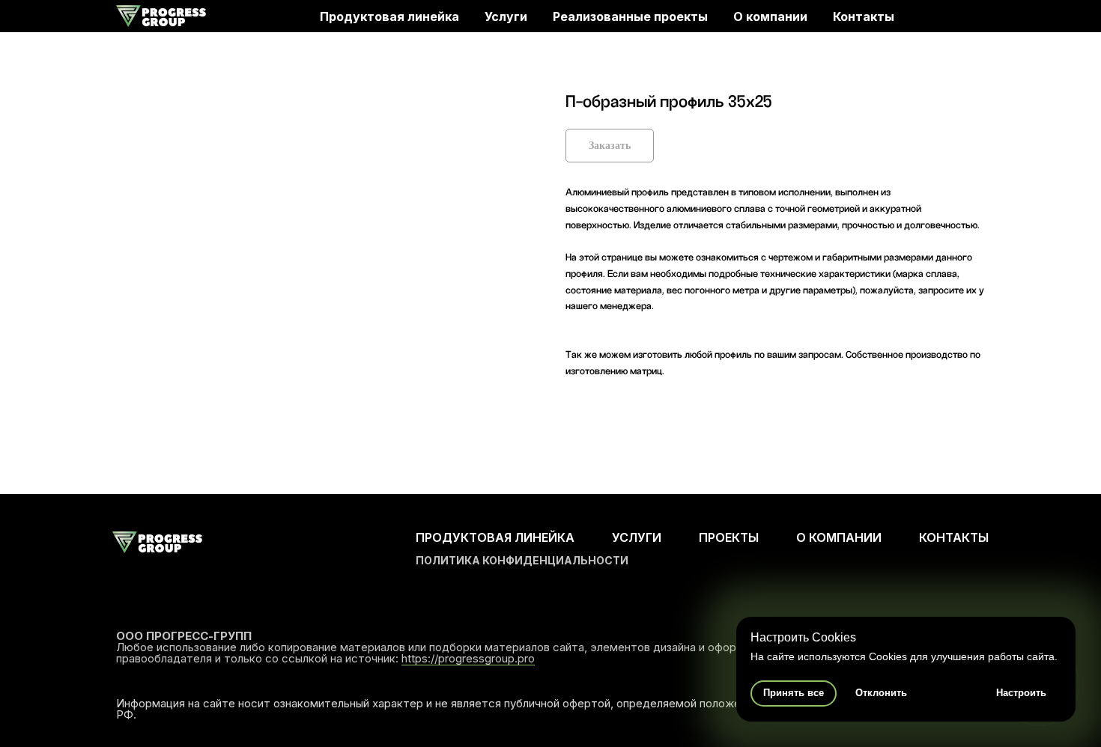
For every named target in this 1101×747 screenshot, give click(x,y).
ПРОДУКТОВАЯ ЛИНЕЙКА (495, 537)
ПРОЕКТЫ (729, 537)
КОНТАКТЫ (954, 537)
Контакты (863, 16)
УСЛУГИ (636, 537)
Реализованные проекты (630, 16)
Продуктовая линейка (389, 16)
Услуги (506, 16)
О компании (770, 16)
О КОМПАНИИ (839, 537)
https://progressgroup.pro (468, 658)
